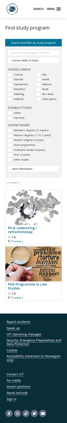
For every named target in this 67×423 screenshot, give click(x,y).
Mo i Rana (47, 94)
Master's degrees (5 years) (29, 140)
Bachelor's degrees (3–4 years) (31, 130)
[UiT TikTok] (26, 413)
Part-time (19, 117)
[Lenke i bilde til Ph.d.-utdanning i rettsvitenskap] (33, 207)
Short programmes (24, 145)
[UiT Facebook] (9, 413)
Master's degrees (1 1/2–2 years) (32, 135)
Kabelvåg (19, 94)
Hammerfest (21, 84)
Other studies (21, 159)
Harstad (18, 79)
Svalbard (19, 99)
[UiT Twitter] (34, 413)
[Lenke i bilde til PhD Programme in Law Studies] (33, 264)
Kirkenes (47, 84)
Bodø (45, 89)
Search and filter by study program (33, 43)
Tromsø (18, 74)
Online (17, 112)
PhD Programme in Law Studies (27, 286)
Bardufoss (19, 89)
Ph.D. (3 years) (22, 154)
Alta (44, 74)
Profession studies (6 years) (29, 149)
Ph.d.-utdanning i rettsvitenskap (22, 230)
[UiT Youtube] (42, 413)
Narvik (45, 79)
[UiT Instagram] (17, 413)
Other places (49, 99)
